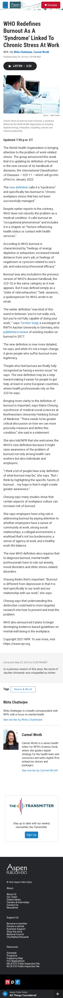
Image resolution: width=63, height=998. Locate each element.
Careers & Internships (18, 902)
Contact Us (12, 905)
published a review (15, 332)
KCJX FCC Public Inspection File (23, 966)
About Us (11, 894)
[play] (5, 993)
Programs (12, 955)
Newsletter (12, 907)
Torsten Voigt (29, 323)
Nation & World (23, 689)
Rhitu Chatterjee (23, 52)
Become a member (17, 923)
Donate (52, 5)
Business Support (16, 929)
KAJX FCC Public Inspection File (23, 963)
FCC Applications (16, 961)
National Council (15, 934)
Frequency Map (15, 958)
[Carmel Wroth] (10, 740)
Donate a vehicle (15, 926)
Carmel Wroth (41, 52)
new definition (18, 187)
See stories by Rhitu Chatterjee (22, 719)
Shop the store (14, 931)
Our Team (12, 897)
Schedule (12, 953)
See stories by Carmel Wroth (40, 770)
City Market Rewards (18, 937)
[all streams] (58, 994)
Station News (14, 899)
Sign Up (31, 835)
